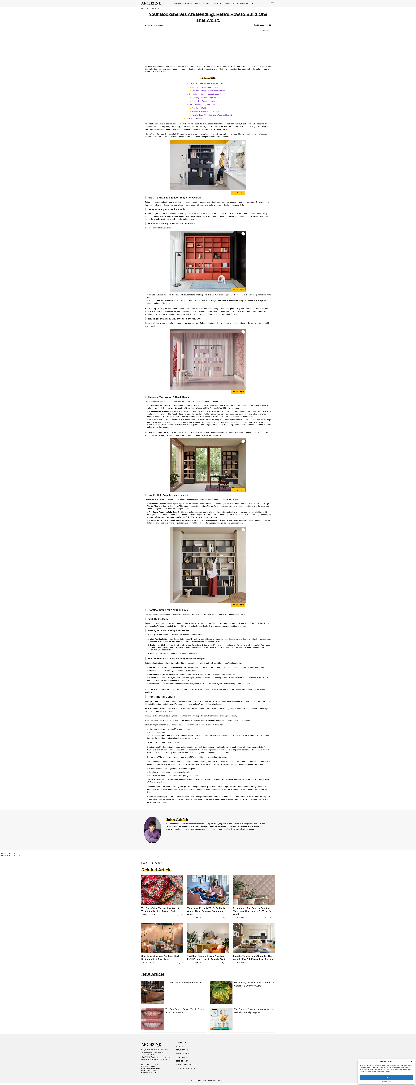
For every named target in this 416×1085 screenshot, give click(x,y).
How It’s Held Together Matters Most (205, 101)
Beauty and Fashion (220, 3)
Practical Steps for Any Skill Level (202, 105)
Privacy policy (182, 1053)
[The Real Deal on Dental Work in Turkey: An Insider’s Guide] (152, 1019)
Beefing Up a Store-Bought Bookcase (206, 111)
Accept (386, 1077)
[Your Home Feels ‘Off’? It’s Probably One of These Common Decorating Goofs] (208, 890)
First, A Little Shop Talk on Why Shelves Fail (206, 84)
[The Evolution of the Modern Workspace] (152, 992)
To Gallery (238, 193)
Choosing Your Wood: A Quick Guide (206, 98)
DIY (233, 3)
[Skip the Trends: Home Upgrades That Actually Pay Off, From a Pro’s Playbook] (254, 938)
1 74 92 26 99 (148, 1056)
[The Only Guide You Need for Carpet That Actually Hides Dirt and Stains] (162, 890)
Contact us (181, 1042)
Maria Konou (195, 918)
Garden (188, 3)
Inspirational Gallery (194, 118)
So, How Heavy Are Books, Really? (205, 87)
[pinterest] (243, 142)
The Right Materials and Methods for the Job (206, 94)
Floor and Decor (245, 3)
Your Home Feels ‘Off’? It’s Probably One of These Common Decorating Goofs (206, 911)
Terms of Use (182, 1050)
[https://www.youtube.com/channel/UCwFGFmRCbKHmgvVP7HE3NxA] (261, 1053)
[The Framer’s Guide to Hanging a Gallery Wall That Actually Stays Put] (221, 1019)
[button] (412, 1061)
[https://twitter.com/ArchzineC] (265, 1053)
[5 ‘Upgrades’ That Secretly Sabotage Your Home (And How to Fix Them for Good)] (254, 890)
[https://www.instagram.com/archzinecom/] (257, 1053)
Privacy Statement (184, 1065)
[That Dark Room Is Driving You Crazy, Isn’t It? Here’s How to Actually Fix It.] (208, 938)
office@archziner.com (148, 1072)
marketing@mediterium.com (150, 1068)
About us (180, 1046)
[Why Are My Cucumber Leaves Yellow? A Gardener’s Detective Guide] (221, 992)
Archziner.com (151, 4)
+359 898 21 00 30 (152, 1065)
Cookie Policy (182, 1061)
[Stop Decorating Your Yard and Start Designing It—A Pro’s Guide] (162, 938)
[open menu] (273, 3)
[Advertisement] (208, 47)
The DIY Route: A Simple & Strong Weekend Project (212, 115)
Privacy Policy (386, 1081)
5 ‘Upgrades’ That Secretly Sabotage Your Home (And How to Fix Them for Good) (252, 911)
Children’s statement (185, 1068)
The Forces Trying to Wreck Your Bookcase (208, 91)
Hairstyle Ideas (202, 3)
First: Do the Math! (199, 108)
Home (143, 8)
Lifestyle (178, 3)
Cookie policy (182, 1057)
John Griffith (156, 25)
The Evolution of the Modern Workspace (184, 982)
